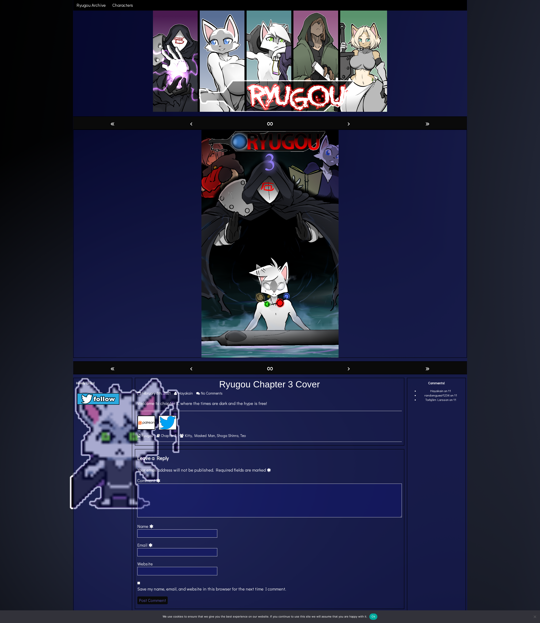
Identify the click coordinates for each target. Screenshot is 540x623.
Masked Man (204, 435)
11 (449, 391)
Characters (122, 5)
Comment (149, 480)
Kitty (188, 435)
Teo (243, 435)
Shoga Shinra (227, 435)
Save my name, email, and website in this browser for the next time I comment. (211, 589)
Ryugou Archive (91, 5)
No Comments (212, 393)
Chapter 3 (168, 435)
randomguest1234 (437, 395)
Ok (373, 616)
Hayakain (185, 393)
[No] (535, 617)
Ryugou (147, 435)
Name (146, 526)
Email (145, 545)
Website (145, 564)
